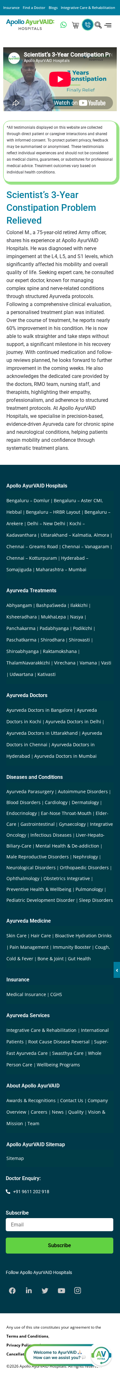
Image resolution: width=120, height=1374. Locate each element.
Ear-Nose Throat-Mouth (66, 813)
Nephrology (85, 857)
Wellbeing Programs (58, 1065)
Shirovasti (79, 640)
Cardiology (56, 802)
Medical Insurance (26, 994)
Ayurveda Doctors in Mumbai (65, 756)
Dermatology (85, 802)
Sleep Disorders (96, 900)
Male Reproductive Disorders (37, 857)
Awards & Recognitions (31, 1100)
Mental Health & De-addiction (67, 846)
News (58, 1112)
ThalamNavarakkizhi (28, 663)
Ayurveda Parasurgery (30, 791)
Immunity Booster (72, 947)
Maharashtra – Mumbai (61, 569)
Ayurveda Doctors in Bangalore (39, 710)
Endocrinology (21, 813)
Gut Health (79, 959)
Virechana (65, 663)
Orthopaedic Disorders (84, 867)
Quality (76, 1112)
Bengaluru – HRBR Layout (53, 512)
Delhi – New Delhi (46, 523)
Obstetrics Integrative (67, 878)
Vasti (106, 663)
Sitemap (15, 1158)
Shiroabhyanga (22, 651)
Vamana (88, 663)
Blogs (53, 7)
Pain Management (29, 947)
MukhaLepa (53, 617)
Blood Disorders (23, 802)
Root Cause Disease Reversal (59, 1042)
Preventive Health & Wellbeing (38, 889)
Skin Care (16, 936)
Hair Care (41, 936)
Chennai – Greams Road (32, 546)
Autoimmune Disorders (83, 791)
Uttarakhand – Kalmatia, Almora (75, 535)
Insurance (11, 7)
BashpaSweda (51, 605)
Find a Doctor (34, 7)
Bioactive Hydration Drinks (83, 936)
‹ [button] (117, 969)
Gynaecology (72, 824)
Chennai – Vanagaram (85, 546)
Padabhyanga (54, 628)
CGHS (56, 994)
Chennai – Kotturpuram (31, 558)
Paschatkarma (21, 640)
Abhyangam (19, 605)
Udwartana (21, 674)
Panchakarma (21, 628)
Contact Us (72, 1100)
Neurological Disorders (31, 867)
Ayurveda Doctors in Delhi (73, 721)
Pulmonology (89, 889)
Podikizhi (82, 628)
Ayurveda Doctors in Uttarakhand (42, 733)
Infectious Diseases (51, 835)
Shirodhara (53, 640)
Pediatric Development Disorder (40, 900)
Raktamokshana (60, 651)
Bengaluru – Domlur (28, 500)
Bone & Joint (50, 959)
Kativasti (46, 674)
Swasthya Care (68, 1053)
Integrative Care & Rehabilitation (88, 7)
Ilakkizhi (79, 605)
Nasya (76, 617)
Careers (40, 1112)
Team (33, 1123)
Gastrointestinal (37, 824)
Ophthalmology (22, 878)
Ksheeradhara (21, 617)
